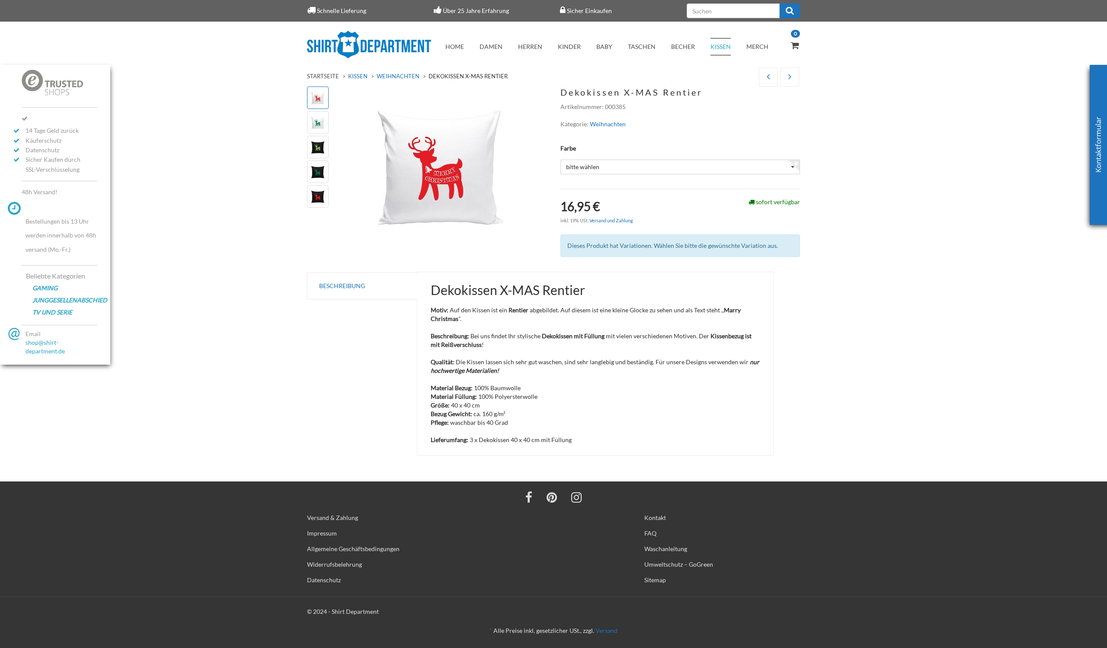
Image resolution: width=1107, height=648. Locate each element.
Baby (604, 46)
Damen (491, 46)
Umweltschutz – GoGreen (678, 564)
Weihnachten (398, 76)
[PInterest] (552, 497)
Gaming (45, 288)
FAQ (650, 533)
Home (454, 46)
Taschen (642, 46)
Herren (530, 46)
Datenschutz (324, 580)
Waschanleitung (665, 548)
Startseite (323, 76)
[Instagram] (576, 497)
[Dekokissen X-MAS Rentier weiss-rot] (790, 77)
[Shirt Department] (369, 44)
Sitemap (655, 580)
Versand (606, 630)
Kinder (569, 46)
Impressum (322, 533)
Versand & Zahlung (332, 517)
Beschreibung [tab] (342, 285)
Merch (757, 46)
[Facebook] (528, 497)
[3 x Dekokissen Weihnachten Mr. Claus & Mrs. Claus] (768, 77)
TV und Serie (52, 312)
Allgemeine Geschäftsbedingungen (353, 548)
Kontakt (655, 517)
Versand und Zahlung (611, 220)
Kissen (720, 46)
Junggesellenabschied (64, 300)
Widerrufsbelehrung (334, 564)
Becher (683, 46)
